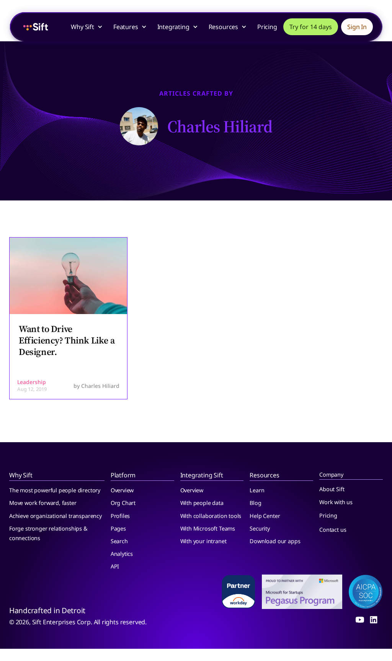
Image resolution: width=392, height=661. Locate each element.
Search (119, 541)
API (115, 566)
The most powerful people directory (54, 490)
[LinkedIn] (373, 619)
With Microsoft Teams (207, 528)
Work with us (336, 502)
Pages (118, 528)
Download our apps (275, 541)
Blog (255, 502)
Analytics (122, 553)
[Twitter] (360, 619)
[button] (90, 27)
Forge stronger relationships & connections (48, 533)
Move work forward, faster (43, 502)
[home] (35, 27)
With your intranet (203, 541)
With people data (202, 502)
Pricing (267, 27)
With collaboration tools (211, 515)
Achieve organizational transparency (55, 515)
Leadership (31, 382)
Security (260, 528)
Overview (122, 490)
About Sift (331, 489)
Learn (257, 490)
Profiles (120, 515)
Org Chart (123, 502)
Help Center (265, 515)
